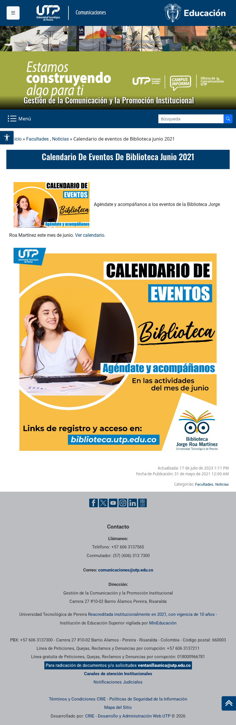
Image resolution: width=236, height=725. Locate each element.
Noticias (60, 139)
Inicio (16, 139)
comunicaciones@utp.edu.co (125, 570)
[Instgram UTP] (123, 503)
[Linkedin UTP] (132, 503)
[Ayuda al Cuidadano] (142, 503)
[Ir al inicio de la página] (228, 703)
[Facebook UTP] (93, 503)
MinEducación (162, 623)
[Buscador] (228, 118)
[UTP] (49, 13)
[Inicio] (229, 703)
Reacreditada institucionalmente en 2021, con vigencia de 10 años (151, 614)
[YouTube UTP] (113, 503)
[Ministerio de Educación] (173, 13)
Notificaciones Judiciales (118, 682)
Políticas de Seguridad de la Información (148, 699)
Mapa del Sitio (118, 707)
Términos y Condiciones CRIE (77, 699)
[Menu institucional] (13, 13)
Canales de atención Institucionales (118, 673)
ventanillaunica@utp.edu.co (164, 665)
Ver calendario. (90, 235)
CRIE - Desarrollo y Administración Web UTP (127, 716)
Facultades (37, 139)
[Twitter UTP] (103, 503)
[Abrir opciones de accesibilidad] (7, 137)
